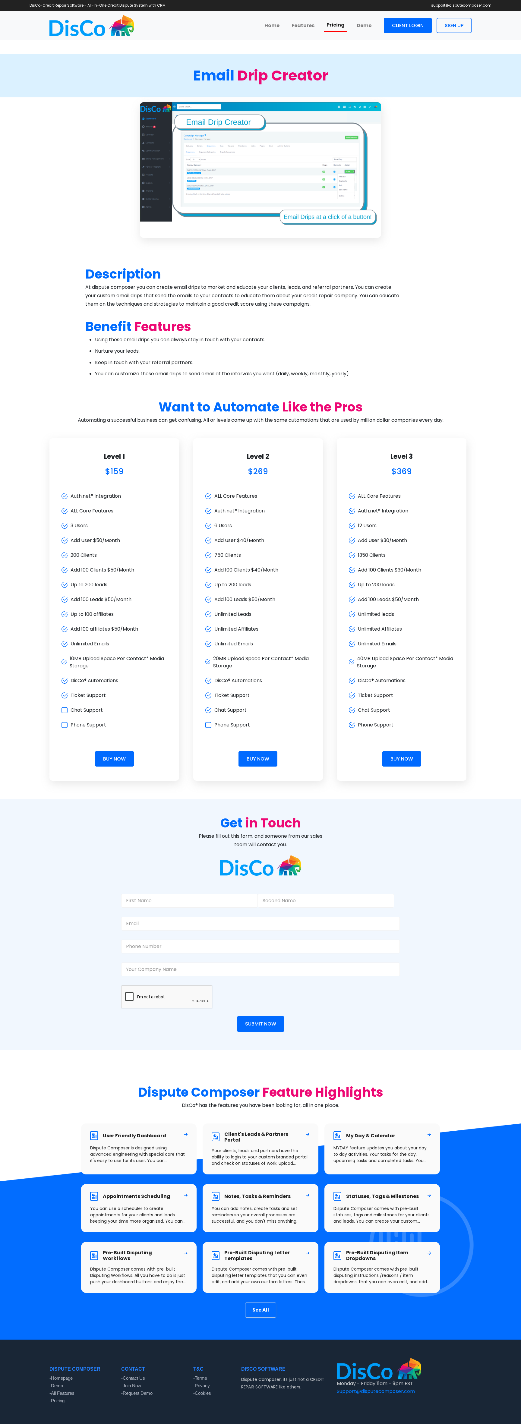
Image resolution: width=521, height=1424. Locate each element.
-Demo (56, 1385)
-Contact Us (133, 1378)
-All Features (61, 1393)
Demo (364, 25)
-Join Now (131, 1385)
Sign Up (454, 25)
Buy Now (114, 758)
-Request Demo (137, 1393)
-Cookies (202, 1393)
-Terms (200, 1378)
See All (260, 1309)
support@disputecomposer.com (461, 5)
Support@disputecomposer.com (376, 1391)
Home (271, 25)
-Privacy (201, 1385)
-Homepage (61, 1378)
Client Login (408, 25)
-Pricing (57, 1400)
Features (303, 25)
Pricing (336, 24)
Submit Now (260, 1023)
